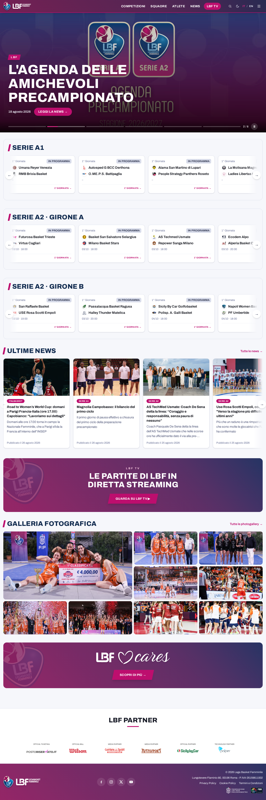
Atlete (178, 6)
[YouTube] (131, 782)
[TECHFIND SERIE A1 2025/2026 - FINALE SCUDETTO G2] (165, 617)
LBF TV (212, 6)
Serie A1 (28, 147)
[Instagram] (111, 782)
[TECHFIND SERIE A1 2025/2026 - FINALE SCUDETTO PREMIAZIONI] (35, 617)
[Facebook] (101, 782)
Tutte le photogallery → (246, 524)
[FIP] (237, 790)
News (195, 6)
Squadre (158, 6)
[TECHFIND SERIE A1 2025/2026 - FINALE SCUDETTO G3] (165, 582)
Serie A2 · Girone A (48, 217)
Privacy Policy (208, 783)
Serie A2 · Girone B (48, 286)
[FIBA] (257, 790)
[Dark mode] (237, 6)
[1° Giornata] (43, 174)
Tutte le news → (251, 351)
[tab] (27, 126)
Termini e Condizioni (251, 783)
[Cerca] (230, 6)
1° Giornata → (63, 188)
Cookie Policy (227, 783)
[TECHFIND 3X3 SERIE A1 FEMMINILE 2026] (67, 565)
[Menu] (259, 6)
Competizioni (133, 6)
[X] (121, 782)
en (251, 6)
